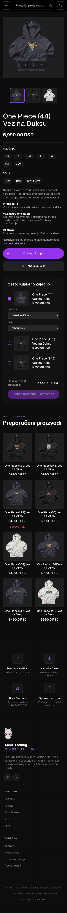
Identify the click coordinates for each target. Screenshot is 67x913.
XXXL (19, 164)
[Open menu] (6, 5)
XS (7, 156)
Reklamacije (11, 852)
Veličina (12, 309)
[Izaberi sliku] (17, 95)
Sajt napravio (33, 899)
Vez (6, 819)
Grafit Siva (33, 180)
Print (7, 825)
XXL (7, 164)
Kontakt (9, 845)
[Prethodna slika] (26, 65)
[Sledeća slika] (40, 65)
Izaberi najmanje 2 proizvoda (33, 394)
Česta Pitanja (12, 865)
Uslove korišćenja (14, 243)
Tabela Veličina (35, 265)
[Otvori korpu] (61, 5)
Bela (19, 180)
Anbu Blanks (12, 812)
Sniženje (9, 799)
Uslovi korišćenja (14, 859)
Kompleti (9, 805)
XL (52, 156)
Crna (7, 180)
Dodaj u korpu (33, 253)
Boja (10, 322)
